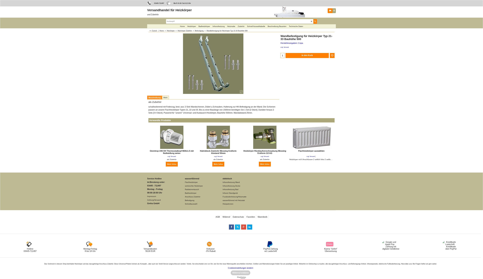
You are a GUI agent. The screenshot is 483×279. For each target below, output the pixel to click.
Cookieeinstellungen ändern (240, 268)
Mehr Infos (171, 164)
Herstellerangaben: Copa (291, 43)
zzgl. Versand (284, 47)
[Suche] (315, 21)
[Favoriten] (332, 55)
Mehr (165, 98)
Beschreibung (155, 98)
